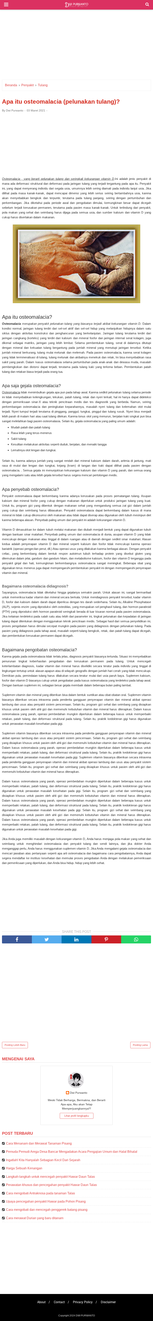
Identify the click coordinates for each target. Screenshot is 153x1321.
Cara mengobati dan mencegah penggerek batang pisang (46, 1209)
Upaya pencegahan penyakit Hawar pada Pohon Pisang (46, 1201)
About (41, 1302)
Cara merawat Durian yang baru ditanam (34, 1218)
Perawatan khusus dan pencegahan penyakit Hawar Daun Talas (51, 1185)
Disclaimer (108, 1302)
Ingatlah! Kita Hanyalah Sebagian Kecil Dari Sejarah (43, 1160)
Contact (59, 1302)
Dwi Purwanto (78, 1092)
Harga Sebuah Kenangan (24, 1168)
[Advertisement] (76, 46)
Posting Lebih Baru (15, 1045)
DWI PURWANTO (85, 1315)
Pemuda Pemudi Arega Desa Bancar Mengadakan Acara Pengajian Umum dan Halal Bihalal (71, 1151)
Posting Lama (140, 1045)
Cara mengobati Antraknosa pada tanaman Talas (40, 1193)
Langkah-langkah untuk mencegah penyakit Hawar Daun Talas (50, 1176)
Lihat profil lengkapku (76, 1115)
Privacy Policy (83, 1302)
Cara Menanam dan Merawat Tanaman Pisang (39, 1143)
